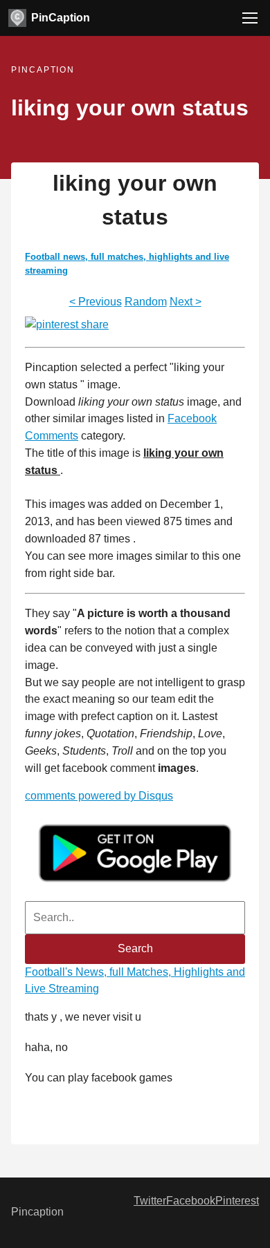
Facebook (190, 1201)
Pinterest (237, 1201)
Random (146, 302)
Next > (185, 302)
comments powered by (99, 796)
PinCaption (60, 17)
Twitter (150, 1201)
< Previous (95, 302)
